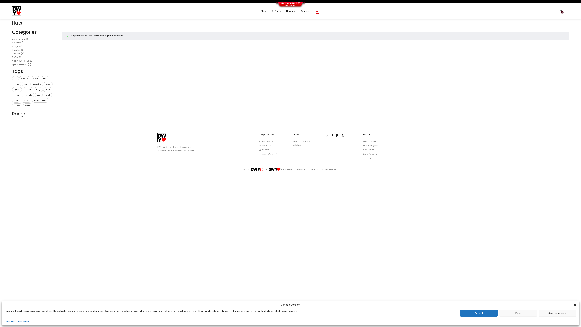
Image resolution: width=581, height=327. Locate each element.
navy (48, 89)
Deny (518, 313)
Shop (264, 11)
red (38, 95)
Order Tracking (370, 154)
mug (38, 89)
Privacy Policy (24, 321)
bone (17, 84)
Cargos (305, 11)
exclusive (37, 84)
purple (29, 95)
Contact (367, 158)
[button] (574, 304)
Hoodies (290, 11)
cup (25, 84)
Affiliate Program (370, 145)
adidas (24, 78)
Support (265, 150)
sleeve (26, 100)
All (15, 78)
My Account (368, 150)
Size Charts (267, 145)
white (27, 105)
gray (48, 84)
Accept (479, 313)
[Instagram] (327, 136)
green (17, 89)
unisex (17, 105)
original (18, 95)
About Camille (369, 141)
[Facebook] (332, 136)
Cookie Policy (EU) (270, 154)
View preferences (558, 313)
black (35, 78)
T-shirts (276, 11)
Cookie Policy (11, 321)
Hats (317, 11)
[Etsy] (337, 135)
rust (16, 100)
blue (45, 78)
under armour (40, 100)
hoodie (28, 89)
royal (48, 95)
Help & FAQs (267, 141)
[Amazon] (342, 135)
